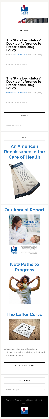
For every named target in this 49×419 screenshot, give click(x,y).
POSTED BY (10, 93)
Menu (26, 30)
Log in (24, 403)
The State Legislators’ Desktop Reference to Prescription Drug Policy (23, 83)
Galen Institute (24, 10)
